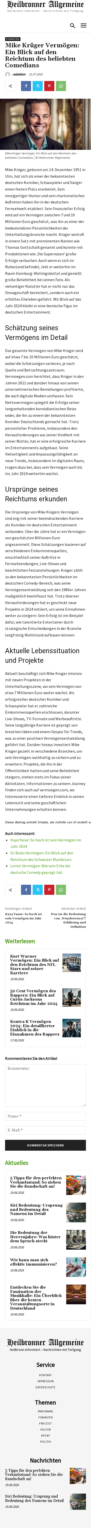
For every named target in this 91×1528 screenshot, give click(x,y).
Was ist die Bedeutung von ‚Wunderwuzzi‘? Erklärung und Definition (68, 920)
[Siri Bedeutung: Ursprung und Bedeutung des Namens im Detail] (76, 1212)
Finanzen (12, 39)
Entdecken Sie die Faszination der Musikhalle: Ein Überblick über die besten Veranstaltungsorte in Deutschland (36, 1298)
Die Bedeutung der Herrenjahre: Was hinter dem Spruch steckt (35, 1237)
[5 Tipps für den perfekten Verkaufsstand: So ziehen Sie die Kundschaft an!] (76, 1185)
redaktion (19, 74)
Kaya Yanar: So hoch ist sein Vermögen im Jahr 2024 (23, 918)
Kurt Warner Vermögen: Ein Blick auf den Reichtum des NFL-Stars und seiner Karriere (34, 965)
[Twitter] (38, 86)
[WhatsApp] (61, 86)
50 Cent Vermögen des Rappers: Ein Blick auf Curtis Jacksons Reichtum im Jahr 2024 (34, 997)
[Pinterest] (49, 86)
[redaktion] (8, 74)
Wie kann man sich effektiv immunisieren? (33, 1262)
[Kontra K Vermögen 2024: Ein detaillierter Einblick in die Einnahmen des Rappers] (71, 1028)
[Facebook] (26, 86)
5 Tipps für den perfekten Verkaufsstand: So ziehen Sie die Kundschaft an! (36, 1182)
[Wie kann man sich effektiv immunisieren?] (76, 1267)
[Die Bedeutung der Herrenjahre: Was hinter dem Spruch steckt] (76, 1240)
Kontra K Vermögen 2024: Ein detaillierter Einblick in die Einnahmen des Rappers (34, 1028)
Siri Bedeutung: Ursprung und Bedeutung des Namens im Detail (36, 1209)
